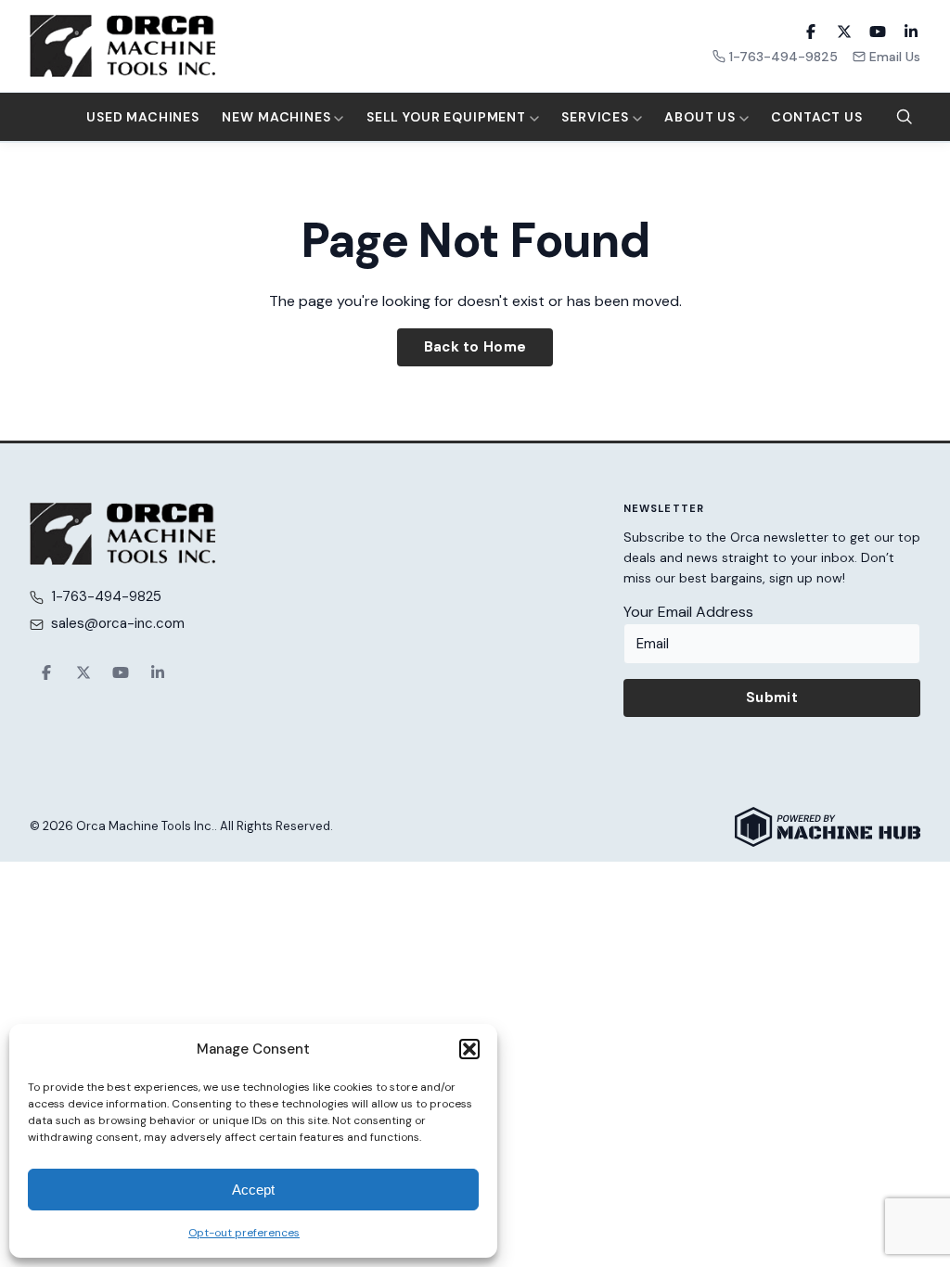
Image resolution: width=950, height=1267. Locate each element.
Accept (253, 1189)
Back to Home (475, 347)
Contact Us (816, 117)
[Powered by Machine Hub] (827, 827)
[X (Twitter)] (844, 31)
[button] (469, 1049)
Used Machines (142, 117)
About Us (701, 117)
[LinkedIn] (911, 31)
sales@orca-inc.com (118, 623)
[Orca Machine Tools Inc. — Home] (122, 46)
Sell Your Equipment (448, 117)
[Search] (904, 117)
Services (597, 117)
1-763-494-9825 (783, 56)
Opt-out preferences (244, 1232)
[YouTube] (877, 31)
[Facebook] (811, 31)
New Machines (278, 117)
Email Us (894, 56)
